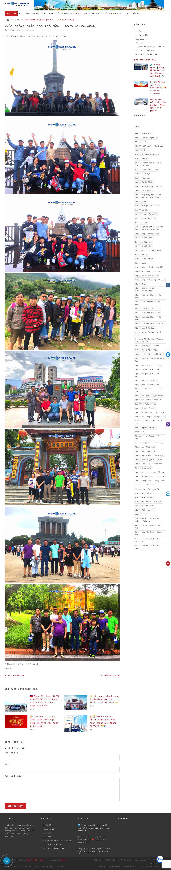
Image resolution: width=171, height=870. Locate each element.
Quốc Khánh (150, 404)
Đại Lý (138, 219)
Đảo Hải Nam (150, 219)
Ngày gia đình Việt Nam (147, 370)
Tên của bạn (11, 753)
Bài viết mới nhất (145, 60)
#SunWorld (140, 150)
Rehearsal (140, 417)
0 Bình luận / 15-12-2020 (20, 30)
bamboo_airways (142, 178)
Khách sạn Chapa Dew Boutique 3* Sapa (145, 289)
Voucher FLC (141, 514)
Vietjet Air (154, 489)
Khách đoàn (140, 284)
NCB (162, 354)
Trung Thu (140, 485)
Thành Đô (150, 451)
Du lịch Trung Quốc (144, 251)
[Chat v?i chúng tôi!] (168, 354)
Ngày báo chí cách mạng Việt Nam (149, 360)
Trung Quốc (159, 481)
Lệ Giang (154, 346)
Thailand (139, 451)
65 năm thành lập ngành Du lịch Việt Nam (148, 164)
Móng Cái (153, 354)
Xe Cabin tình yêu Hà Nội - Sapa (149, 526)
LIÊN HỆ (135, 13)
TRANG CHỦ (11, 13)
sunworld (139, 432)
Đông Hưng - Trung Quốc (147, 234)
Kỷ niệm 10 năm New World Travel (148, 333)
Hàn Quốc (139, 271)
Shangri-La (159, 417)
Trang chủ (15, 20)
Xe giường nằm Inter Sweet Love (148, 533)
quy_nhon (160, 413)
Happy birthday (153, 271)
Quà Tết (139, 404)
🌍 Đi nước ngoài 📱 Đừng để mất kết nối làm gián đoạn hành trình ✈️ (157, 70)
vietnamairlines (143, 502)
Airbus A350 (141, 170)
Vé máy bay (140, 489)
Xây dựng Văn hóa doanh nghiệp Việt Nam (147, 520)
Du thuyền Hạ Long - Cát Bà (150, 47)
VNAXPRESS (140, 510)
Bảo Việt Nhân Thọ (144, 187)
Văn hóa (140, 43)
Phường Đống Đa (153, 400)
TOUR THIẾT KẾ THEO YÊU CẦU (63, 14)
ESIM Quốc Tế (141, 255)
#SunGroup (158, 146)
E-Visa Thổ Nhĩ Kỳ (144, 259)
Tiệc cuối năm (155, 464)
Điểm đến (140, 31)
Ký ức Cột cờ (141, 346)
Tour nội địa (141, 477)
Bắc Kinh (153, 170)
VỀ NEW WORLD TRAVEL (116, 14)
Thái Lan (139, 447)
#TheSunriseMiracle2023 (147, 155)
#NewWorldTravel (143, 146)
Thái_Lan (150, 447)
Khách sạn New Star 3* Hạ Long (148, 296)
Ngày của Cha (141, 365)
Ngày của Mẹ (156, 365)
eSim (159, 251)
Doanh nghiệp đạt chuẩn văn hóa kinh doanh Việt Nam (149, 228)
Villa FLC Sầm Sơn (145, 51)
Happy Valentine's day (146, 276)
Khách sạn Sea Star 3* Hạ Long (148, 318)
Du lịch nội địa (143, 246)
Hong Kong (140, 280)
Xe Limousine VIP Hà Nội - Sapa (148, 547)
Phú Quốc (139, 400)
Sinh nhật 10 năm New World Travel (149, 422)
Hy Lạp (161, 280)
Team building (142, 443)
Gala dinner (141, 263)
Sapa (149, 417)
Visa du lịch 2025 (144, 506)
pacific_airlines (154, 396)
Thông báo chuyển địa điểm (148, 460)
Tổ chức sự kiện (143, 468)
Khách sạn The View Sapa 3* (149, 324)
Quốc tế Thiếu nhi (144, 413)
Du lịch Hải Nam (143, 242)
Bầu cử (159, 187)
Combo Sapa (140, 202)
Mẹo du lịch (141, 354)
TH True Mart (157, 443)
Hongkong (151, 280)
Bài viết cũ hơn (15, 676)
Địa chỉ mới (141, 223)
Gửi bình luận (15, 806)
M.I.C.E (139, 350)
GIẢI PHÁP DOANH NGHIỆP (31, 14)
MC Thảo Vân (151, 350)
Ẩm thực (140, 39)
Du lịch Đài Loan (143, 238)
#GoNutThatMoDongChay (146, 138)
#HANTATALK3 (141, 142)
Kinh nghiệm (142, 35)
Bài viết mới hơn (109, 676)
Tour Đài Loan (142, 472)
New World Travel (35, 860)
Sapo (63, 860)
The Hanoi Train (143, 456)
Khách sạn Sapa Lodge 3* (147, 313)
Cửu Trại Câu (141, 210)
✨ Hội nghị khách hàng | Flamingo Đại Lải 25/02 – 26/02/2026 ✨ (104, 699)
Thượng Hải (140, 464)
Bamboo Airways (142, 174)
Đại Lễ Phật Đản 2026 (146, 214)
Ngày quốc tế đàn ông (146, 381)
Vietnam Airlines (143, 493)
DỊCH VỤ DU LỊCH (91, 14)
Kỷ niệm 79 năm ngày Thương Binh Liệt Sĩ (149, 340)
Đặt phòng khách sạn (146, 54)
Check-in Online (143, 191)
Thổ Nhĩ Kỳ (159, 456)
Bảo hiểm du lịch (143, 182)
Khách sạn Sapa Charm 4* (147, 309)
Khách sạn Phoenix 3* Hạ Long (147, 303)
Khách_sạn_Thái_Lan (144, 328)
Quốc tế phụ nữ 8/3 (144, 408)
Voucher (151, 510)
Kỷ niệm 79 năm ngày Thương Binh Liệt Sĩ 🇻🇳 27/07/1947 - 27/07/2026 (158, 87)
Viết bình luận (13, 776)
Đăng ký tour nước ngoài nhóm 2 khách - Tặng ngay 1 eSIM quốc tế (158, 105)
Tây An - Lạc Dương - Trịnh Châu (149, 437)
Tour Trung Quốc (143, 481)
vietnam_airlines (143, 498)
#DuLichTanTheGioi (144, 133)
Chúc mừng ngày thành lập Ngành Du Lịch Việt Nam (148, 196)
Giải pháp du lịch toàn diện (149, 267)
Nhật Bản (139, 396)
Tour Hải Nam (157, 472)
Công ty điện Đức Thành (147, 206)
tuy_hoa (151, 485)
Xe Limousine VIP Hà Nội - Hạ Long (148, 540)
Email (8, 765)
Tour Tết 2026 (157, 477)
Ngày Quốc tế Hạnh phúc (147, 385)
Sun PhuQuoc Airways (145, 428)
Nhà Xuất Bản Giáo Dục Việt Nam (149, 390)
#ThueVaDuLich (142, 159)
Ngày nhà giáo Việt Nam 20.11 (147, 375)
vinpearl (158, 502)
